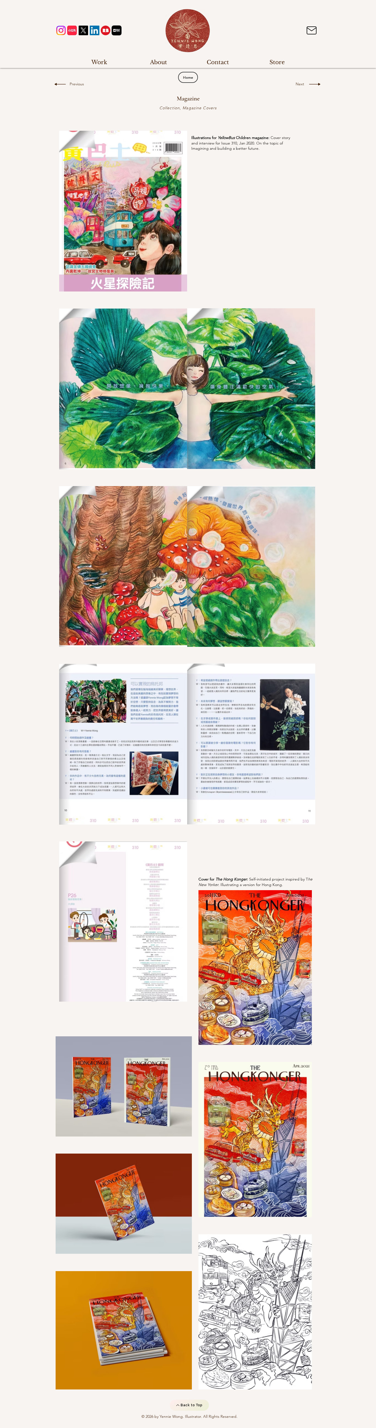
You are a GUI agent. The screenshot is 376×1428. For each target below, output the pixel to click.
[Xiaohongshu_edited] (72, 30)
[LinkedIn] (94, 30)
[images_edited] (116, 30)
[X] (83, 30)
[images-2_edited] (105, 30)
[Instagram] (61, 30)
